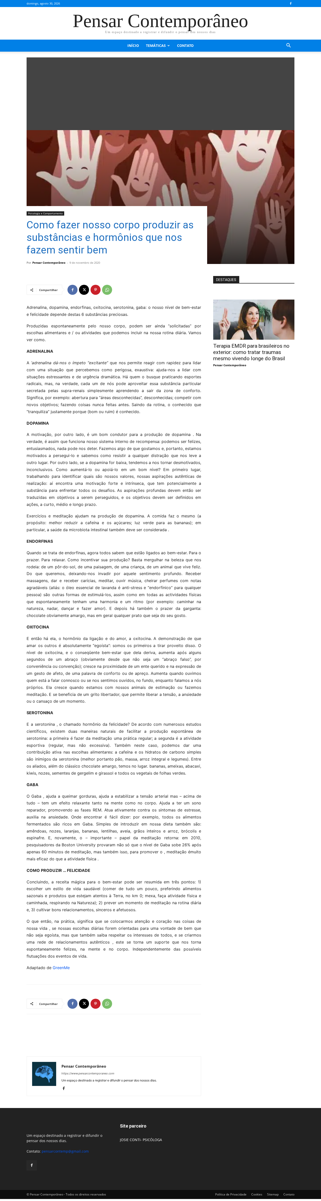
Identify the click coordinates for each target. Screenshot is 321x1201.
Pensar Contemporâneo (48, 262)
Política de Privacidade (231, 1194)
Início (133, 45)
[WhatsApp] (107, 290)
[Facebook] (290, 3)
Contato (185, 45)
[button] (288, 46)
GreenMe (61, 967)
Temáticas (156, 45)
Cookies (256, 1194)
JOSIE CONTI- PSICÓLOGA (141, 1139)
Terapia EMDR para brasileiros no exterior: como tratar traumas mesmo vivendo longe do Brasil (251, 352)
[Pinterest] (96, 290)
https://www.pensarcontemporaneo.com (87, 1073)
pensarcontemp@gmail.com (65, 1151)
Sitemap (273, 1194)
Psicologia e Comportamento (45, 213)
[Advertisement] (160, 92)
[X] (84, 290)
